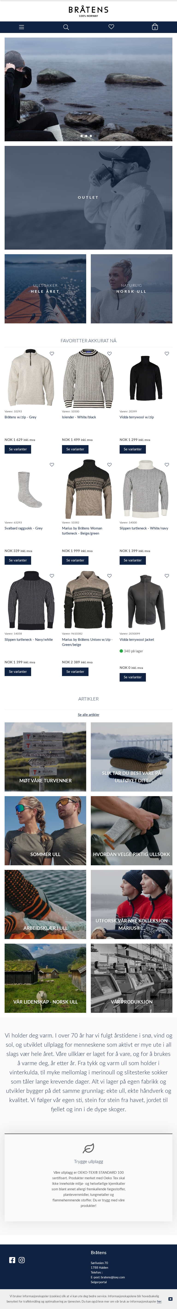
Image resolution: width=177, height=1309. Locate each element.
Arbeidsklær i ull (46, 928)
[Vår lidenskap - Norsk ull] (45, 978)
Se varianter (18, 449)
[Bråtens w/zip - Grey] (31, 378)
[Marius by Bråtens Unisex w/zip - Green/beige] (88, 600)
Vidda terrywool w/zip (137, 417)
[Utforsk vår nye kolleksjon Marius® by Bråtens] (131, 904)
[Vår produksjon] (131, 978)
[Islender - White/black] (88, 378)
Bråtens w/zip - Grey (20, 417)
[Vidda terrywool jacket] (146, 600)
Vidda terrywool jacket (137, 639)
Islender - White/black (79, 417)
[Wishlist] (51, 354)
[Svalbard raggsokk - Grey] (31, 489)
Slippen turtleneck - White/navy (144, 528)
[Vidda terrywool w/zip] (146, 378)
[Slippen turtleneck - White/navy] (146, 489)
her (159, 1301)
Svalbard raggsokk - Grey (24, 528)
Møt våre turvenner (45, 781)
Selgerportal (99, 1282)
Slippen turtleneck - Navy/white (29, 639)
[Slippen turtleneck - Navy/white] (31, 600)
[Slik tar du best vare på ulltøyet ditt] (131, 757)
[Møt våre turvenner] (45, 757)
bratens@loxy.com (113, 1277)
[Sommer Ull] (45, 830)
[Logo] (88, 9)
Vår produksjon (132, 1002)
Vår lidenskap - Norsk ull (45, 1002)
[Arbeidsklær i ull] (45, 904)
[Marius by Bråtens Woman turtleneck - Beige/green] (88, 489)
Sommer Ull (45, 854)
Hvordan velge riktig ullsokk (131, 854)
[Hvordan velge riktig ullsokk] (131, 830)
